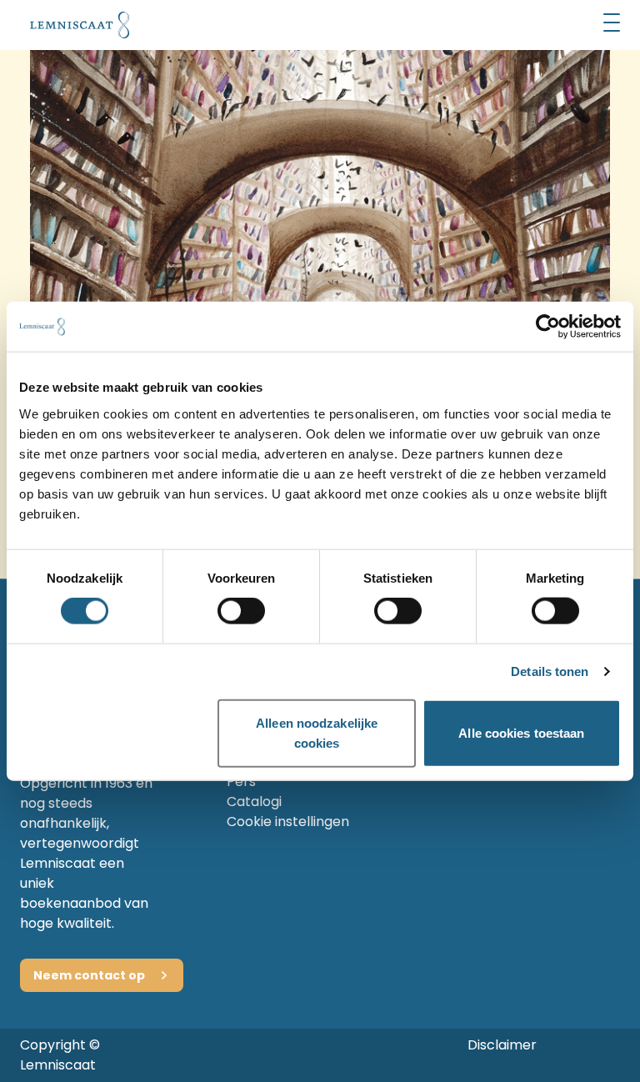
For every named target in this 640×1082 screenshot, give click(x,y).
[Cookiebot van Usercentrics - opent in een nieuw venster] (548, 326)
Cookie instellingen (288, 821)
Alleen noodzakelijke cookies (317, 732)
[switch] (241, 611)
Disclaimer (502, 1044)
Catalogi (254, 801)
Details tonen (549, 671)
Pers (241, 781)
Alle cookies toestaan (521, 732)
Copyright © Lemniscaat (60, 1054)
